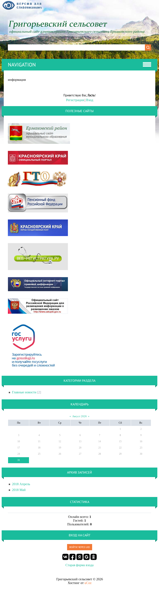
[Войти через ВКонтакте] (65, 557)
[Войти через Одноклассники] (93, 557)
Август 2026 (79, 416)
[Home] (79, 33)
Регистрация (75, 100)
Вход (89, 100)
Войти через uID (79, 547)
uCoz (88, 583)
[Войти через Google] (86, 557)
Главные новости (24, 392)
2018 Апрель (21, 484)
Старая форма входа (79, 565)
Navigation (22, 64)
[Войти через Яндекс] (79, 557)
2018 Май (19, 490)
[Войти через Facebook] (72, 557)
